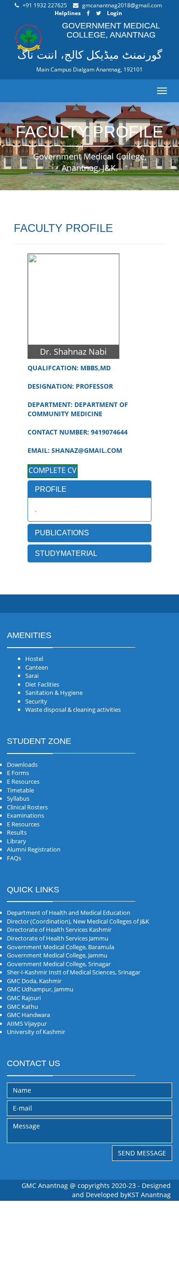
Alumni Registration (34, 849)
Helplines (68, 13)
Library (16, 841)
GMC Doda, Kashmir (34, 981)
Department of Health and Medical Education (68, 912)
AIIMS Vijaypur (27, 1023)
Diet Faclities (42, 684)
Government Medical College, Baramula (60, 947)
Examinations (25, 815)
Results (17, 832)
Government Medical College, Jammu (57, 955)
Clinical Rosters (27, 807)
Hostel (34, 658)
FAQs (14, 858)
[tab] (89, 489)
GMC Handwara (28, 1015)
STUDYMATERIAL (66, 553)
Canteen (36, 667)
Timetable (20, 790)
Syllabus (18, 798)
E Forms (18, 773)
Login (114, 13)
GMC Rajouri (24, 998)
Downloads (22, 764)
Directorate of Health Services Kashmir (59, 929)
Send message (142, 1153)
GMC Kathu (22, 1006)
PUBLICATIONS (62, 533)
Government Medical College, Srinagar (59, 964)
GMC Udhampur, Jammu (40, 989)
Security (36, 701)
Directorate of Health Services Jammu (57, 938)
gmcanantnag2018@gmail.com (122, 5)
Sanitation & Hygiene (54, 692)
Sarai (32, 675)
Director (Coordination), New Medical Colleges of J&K (78, 921)
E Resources (23, 781)
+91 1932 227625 (44, 5)
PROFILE (51, 489)
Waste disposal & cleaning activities (73, 709)
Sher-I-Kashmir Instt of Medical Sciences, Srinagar (73, 972)
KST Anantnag (149, 1194)
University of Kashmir (36, 1032)
